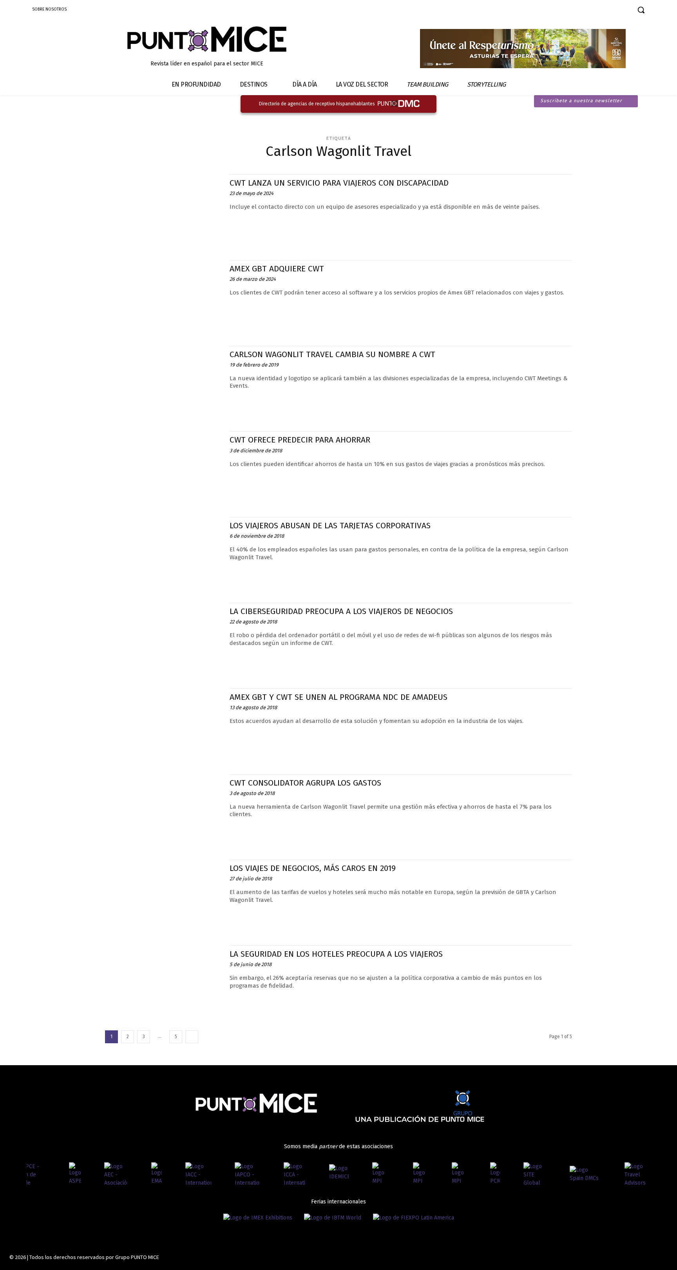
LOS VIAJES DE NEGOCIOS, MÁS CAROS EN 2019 (313, 868)
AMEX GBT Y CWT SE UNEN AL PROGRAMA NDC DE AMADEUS (338, 697)
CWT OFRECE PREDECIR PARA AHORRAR (300, 440)
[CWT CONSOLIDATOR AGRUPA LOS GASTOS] (163, 809)
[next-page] (191, 1036)
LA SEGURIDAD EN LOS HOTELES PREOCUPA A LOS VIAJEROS (336, 954)
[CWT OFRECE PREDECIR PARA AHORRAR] (163, 466)
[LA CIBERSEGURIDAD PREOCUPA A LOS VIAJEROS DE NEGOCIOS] (163, 638)
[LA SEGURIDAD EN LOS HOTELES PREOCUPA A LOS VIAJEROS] (163, 980)
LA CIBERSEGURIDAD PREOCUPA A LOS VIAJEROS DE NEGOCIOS (341, 611)
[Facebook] (564, 11)
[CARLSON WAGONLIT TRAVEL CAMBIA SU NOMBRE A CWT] (163, 381)
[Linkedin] (592, 11)
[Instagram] (578, 11)
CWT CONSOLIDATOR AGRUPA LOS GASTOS (305, 783)
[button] (641, 9)
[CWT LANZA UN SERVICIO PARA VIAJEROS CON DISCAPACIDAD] (163, 209)
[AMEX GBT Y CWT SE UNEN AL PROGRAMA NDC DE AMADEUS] (163, 723)
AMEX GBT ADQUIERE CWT (277, 269)
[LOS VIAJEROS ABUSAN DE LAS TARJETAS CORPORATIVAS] (163, 552)
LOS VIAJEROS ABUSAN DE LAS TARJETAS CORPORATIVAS (330, 525)
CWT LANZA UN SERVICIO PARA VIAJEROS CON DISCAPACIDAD (339, 183)
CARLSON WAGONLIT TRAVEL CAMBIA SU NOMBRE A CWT (332, 354)
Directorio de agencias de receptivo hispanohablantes (317, 104)
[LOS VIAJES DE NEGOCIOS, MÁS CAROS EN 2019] (163, 895)
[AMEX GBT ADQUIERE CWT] (163, 295)
